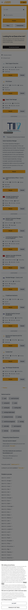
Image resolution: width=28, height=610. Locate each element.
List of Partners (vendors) (6, 599)
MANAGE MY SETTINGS (14, 607)
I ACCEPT (14, 603)
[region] (14, 585)
